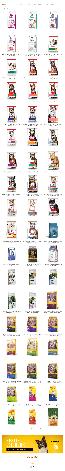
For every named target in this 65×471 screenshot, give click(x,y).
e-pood (17, 4)
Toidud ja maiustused (11, 8)
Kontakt (58, 4)
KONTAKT (32, 466)
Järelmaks (52, 4)
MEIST (21, 4)
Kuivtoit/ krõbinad (17, 8)
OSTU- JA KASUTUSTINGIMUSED (32, 456)
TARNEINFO (45, 4)
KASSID (6, 8)
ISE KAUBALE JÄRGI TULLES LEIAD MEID (32, 460)
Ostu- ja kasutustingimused (33, 4)
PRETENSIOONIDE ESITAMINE (32, 461)
